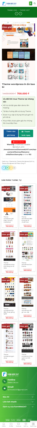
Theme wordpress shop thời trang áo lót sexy (9, 265)
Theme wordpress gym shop (9, 356)
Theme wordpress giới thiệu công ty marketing (9, 219)
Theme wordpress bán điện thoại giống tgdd (9, 311)
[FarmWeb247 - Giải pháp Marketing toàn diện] (8, 3)
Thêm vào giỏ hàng (10, 133)
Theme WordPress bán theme (27, 264)
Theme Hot (25, 10)
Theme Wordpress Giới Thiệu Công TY (14, 163)
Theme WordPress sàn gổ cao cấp (27, 310)
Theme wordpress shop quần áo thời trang (27, 357)
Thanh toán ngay (26, 133)
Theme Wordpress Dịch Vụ (25, 161)
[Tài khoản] (30, 3)
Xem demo (19, 142)
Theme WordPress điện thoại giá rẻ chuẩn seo (27, 219)
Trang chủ (12, 10)
